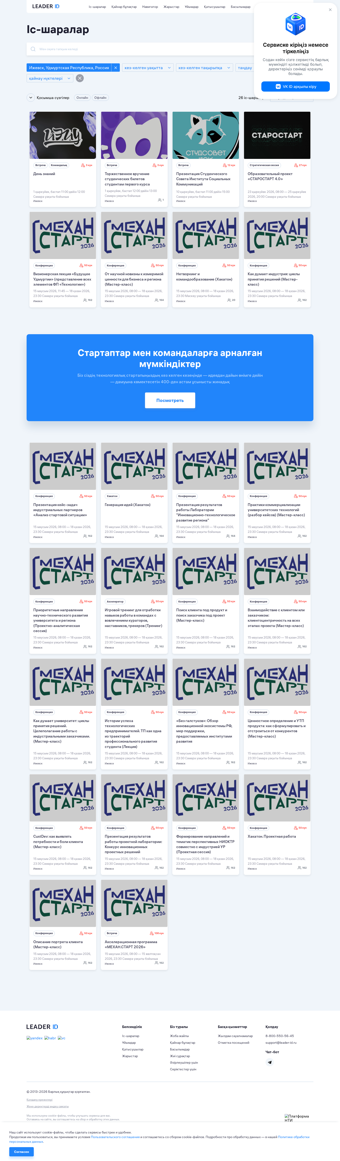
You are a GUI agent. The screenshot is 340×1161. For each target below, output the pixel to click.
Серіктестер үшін (183, 1069)
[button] (146, 1027)
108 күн (159, 933)
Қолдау (272, 1027)
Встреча (40, 165)
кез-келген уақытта (144, 67)
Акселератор (115, 601)
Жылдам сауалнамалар (235, 1036)
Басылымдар (240, 7)
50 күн (88, 265)
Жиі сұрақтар (180, 1056)
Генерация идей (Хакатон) (128, 504)
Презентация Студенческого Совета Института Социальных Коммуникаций (203, 178)
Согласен (21, 1152)
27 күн (303, 165)
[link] (62, 159)
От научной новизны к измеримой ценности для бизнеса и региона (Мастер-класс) (134, 279)
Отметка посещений (233, 1043)
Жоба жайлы (179, 1036)
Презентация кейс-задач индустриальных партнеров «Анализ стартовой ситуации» (60, 509)
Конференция (44, 265)
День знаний (44, 173)
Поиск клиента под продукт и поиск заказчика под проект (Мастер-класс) (201, 615)
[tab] (146, 1027)
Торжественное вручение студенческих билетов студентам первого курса (127, 178)
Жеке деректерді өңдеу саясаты (48, 1106)
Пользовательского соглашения (115, 1137)
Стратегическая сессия (264, 165)
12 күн (231, 165)
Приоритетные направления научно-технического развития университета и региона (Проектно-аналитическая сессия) (60, 620)
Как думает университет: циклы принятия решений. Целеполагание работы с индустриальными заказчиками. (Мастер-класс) (61, 731)
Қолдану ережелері (40, 1099)
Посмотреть (170, 400)
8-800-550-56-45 (280, 1036)
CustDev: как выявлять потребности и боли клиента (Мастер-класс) (58, 841)
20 (233, 300)
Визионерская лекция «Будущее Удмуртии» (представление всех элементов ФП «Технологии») (62, 279)
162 (90, 300)
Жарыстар (171, 7)
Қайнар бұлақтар (124, 7)
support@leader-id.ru (281, 1043)
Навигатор (150, 7)
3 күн (89, 165)
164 (161, 300)
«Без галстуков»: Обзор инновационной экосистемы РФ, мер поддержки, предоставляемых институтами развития (204, 731)
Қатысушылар (214, 7)
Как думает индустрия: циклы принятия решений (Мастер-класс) (274, 279)
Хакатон (112, 496)
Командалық (59, 165)
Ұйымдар (191, 7)
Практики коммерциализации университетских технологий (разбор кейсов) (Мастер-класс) (276, 509)
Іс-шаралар (97, 7)
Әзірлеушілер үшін (184, 1062)
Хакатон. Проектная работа (272, 836)
